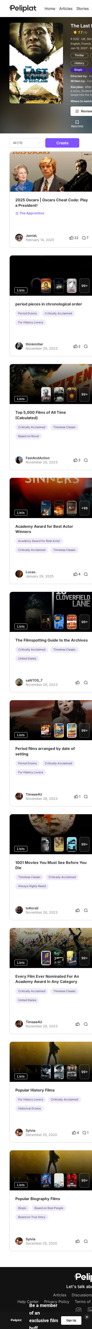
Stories (82, 8)
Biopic (78, 69)
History (79, 63)
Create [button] (62, 143)
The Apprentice (31, 213)
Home (50, 8)
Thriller (79, 55)
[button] (88, 156)
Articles (65, 8)
